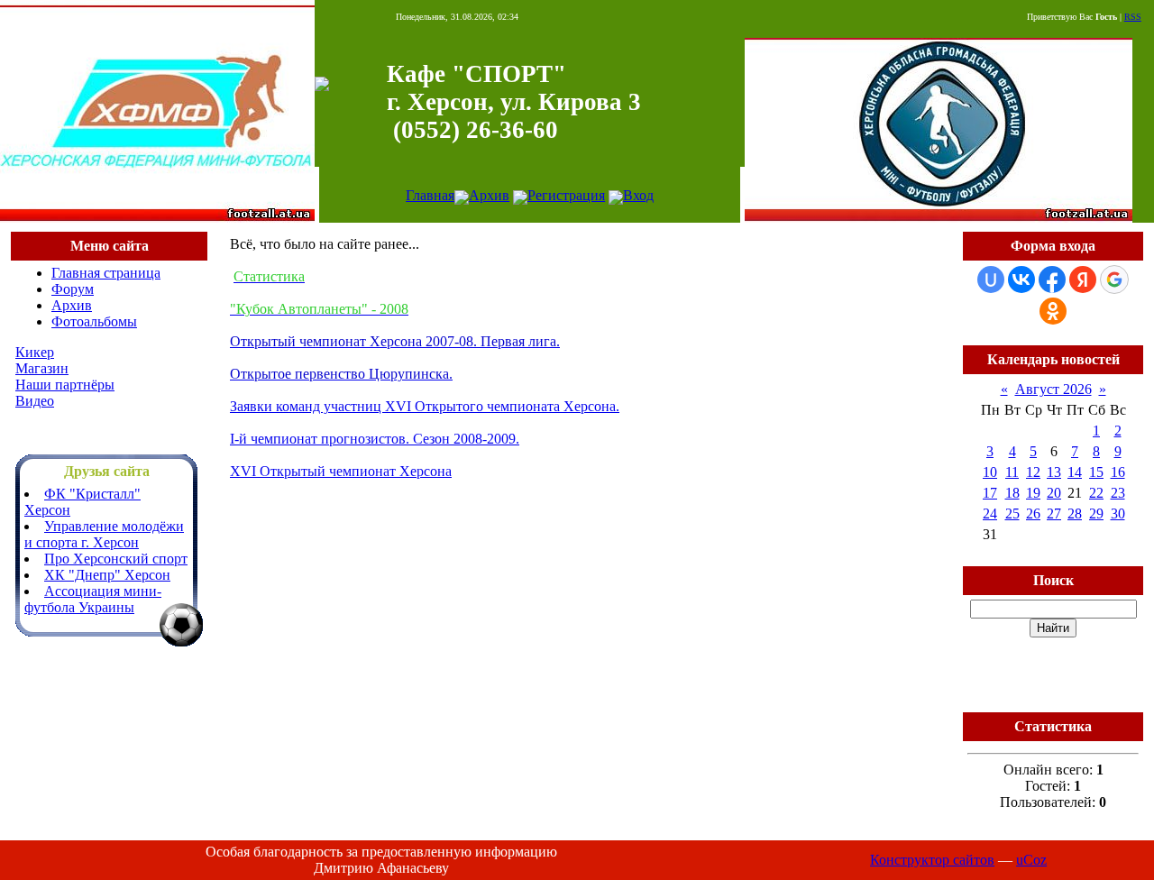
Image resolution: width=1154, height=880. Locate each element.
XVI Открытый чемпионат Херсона (341, 471)
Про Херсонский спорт (116, 558)
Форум (72, 289)
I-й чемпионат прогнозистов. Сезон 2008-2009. (374, 438)
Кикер (34, 352)
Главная (430, 195)
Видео (34, 400)
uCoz (1031, 859)
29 (1096, 513)
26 (1033, 513)
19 (1033, 492)
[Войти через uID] (990, 279)
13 (1054, 472)
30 (1118, 513)
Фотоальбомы (94, 321)
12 (1033, 472)
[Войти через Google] (1114, 279)
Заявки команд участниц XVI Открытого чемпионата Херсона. (424, 406)
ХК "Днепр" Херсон (107, 574)
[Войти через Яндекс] (1082, 279)
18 (1012, 492)
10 (990, 472)
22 (1096, 492)
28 (1074, 513)
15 (1096, 472)
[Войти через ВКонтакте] (1021, 279)
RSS (1132, 17)
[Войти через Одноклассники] (1053, 311)
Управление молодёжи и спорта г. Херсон (104, 534)
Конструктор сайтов (932, 859)
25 (1012, 513)
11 (1012, 472)
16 (1118, 472)
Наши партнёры (64, 384)
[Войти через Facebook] (1052, 279)
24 (990, 513)
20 (1054, 492)
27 (1054, 513)
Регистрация (566, 195)
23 (1118, 492)
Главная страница (105, 272)
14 (1074, 472)
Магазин (42, 368)
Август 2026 (1053, 389)
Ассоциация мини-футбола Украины (92, 599)
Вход (638, 195)
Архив (489, 195)
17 (990, 492)
